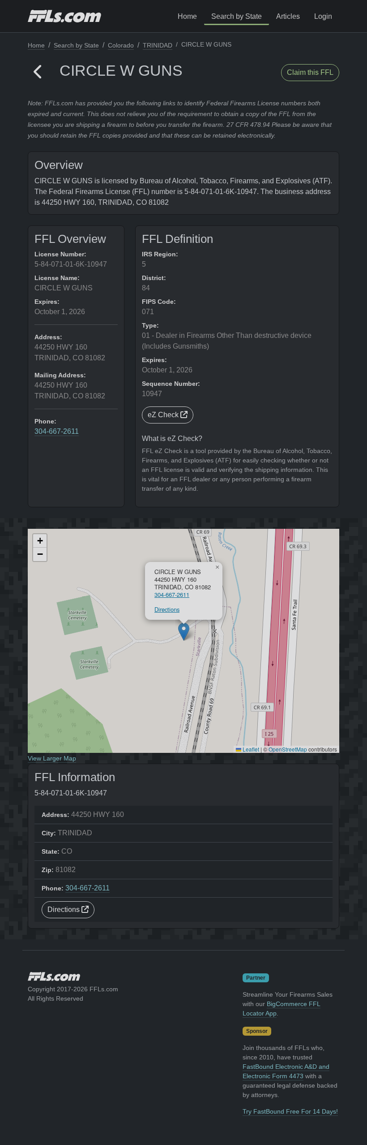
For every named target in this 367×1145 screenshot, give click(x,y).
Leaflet (250, 749)
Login (323, 16)
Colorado (121, 45)
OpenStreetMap (288, 749)
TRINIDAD (157, 45)
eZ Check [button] (164, 415)
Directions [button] (64, 909)
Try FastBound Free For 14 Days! (290, 1111)
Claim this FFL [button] (310, 72)
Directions (166, 609)
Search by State (236, 16)
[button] (38, 72)
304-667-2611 (56, 431)
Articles (288, 16)
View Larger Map (52, 758)
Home (187, 16)
